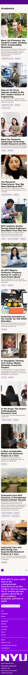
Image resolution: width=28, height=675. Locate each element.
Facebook (4, 626)
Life (2, 611)
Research (17, 58)
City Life (4, 377)
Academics (4, 614)
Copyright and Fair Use (9, 645)
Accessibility (5, 648)
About (3, 640)
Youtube (4, 629)
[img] (14, 25)
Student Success (7, 673)
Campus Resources (6, 194)
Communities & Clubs (7, 58)
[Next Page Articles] (26, 570)
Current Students (6, 420)
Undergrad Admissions (8, 666)
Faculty (4, 150)
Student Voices (6, 108)
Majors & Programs (13, 238)
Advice (3, 616)
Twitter (3, 624)
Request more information (9, 606)
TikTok (3, 632)
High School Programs (9, 670)
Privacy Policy (6, 642)
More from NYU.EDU (7, 663)
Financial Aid (5, 668)
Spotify (3, 635)
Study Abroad (15, 516)
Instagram (4, 621)
